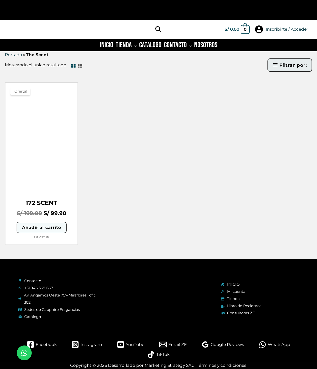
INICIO (233, 284)
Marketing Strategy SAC (169, 365)
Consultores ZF (241, 313)
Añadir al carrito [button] (41, 227)
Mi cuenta (236, 291)
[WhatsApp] (24, 352)
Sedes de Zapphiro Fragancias (52, 309)
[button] (158, 29)
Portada (13, 54)
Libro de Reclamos (244, 305)
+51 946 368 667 (38, 288)
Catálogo (32, 316)
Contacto (32, 280)
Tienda (233, 298)
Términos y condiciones (221, 365)
